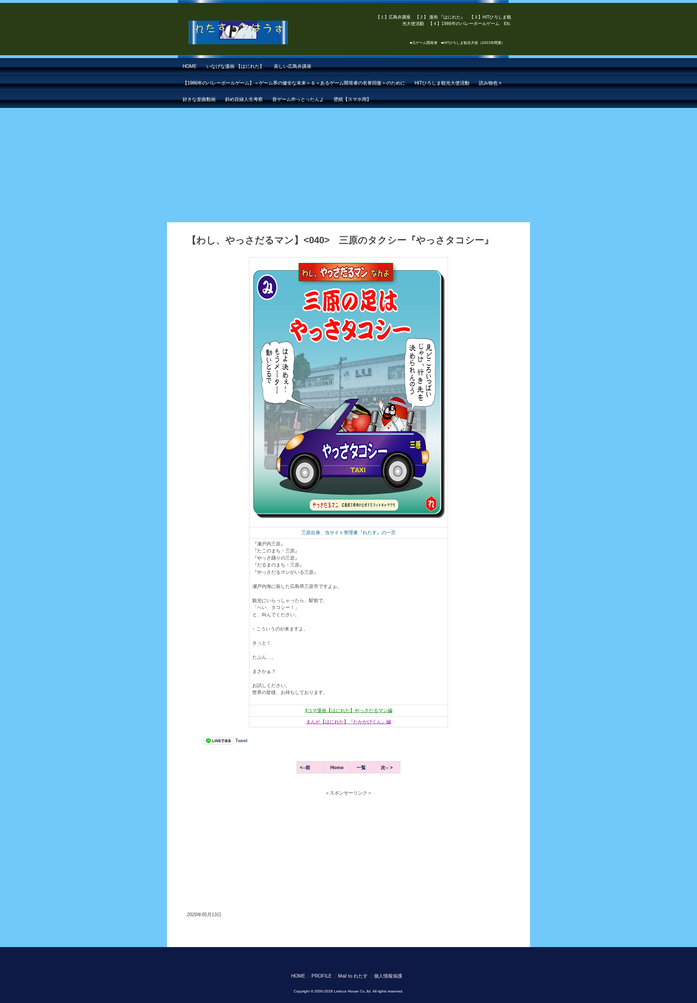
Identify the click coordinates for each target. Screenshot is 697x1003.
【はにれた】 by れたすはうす (254, 32)
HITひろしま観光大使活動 (442, 83)
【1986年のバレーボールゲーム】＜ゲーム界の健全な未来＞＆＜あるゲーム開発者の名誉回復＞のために (294, 83)
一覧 (361, 767)
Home (336, 767)
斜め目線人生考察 (244, 99)
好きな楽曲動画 (199, 99)
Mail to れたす (353, 976)
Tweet (241, 740)
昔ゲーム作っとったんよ (298, 99)
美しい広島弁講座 (292, 66)
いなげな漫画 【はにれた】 (235, 66)
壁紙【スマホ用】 (352, 99)
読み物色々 (490, 83)
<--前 (305, 767)
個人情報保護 (388, 976)
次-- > (387, 767)
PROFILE (321, 976)
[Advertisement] (348, 162)
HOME (190, 66)
